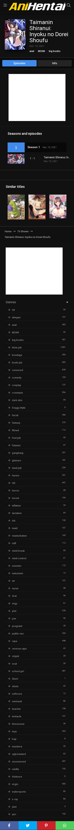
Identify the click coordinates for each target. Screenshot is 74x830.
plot (14, 611)
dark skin (17, 400)
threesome (18, 724)
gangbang (17, 453)
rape (14, 641)
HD (13, 483)
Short (15, 678)
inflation (16, 505)
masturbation (19, 535)
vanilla (15, 769)
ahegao (16, 317)
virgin (15, 784)
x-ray (15, 799)
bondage (17, 355)
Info (54, 63)
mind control (19, 558)
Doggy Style (18, 407)
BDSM (41, 51)
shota (15, 686)
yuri (14, 814)
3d (13, 309)
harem (15, 475)
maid (14, 528)
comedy (16, 377)
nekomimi (17, 573)
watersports (19, 791)
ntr (13, 580)
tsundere (17, 746)
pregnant (17, 626)
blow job (17, 347)
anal (31, 51)
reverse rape (19, 648)
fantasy (16, 422)
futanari (16, 445)
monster (16, 565)
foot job (16, 437)
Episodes (19, 63)
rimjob (15, 656)
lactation (17, 513)
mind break (18, 550)
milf (14, 543)
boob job (17, 362)
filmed (15, 430)
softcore (17, 693)
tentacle (16, 716)
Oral (14, 596)
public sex (18, 633)
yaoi (14, 806)
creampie (17, 392)
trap (14, 739)
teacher (16, 708)
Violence (17, 776)
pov (14, 618)
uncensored (19, 761)
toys (14, 731)
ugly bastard (19, 754)
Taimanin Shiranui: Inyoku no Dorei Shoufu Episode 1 (57, 157)
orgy (14, 603)
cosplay (16, 385)
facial (15, 415)
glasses (16, 460)
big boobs (54, 51)
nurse (15, 588)
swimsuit (17, 701)
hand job (17, 468)
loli (13, 520)
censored (17, 370)
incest (15, 498)
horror (15, 490)
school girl (18, 671)
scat (14, 663)
